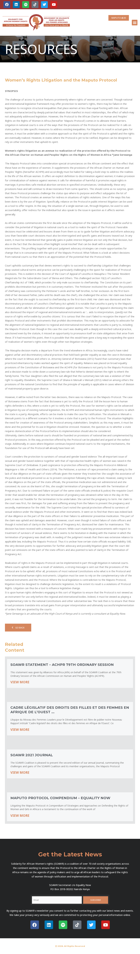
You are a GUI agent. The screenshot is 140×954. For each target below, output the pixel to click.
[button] (134, 22)
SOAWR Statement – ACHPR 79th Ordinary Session (62, 665)
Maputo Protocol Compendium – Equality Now (60, 798)
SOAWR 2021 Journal (31, 755)
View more (19, 682)
